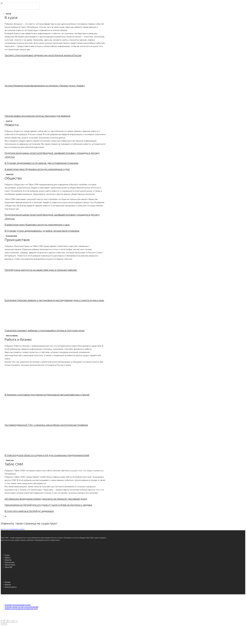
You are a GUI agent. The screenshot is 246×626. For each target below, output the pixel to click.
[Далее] (5, 624)
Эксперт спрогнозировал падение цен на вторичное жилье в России (43, 55)
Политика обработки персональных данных (21, 607)
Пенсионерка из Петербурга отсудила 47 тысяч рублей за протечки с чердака (48, 505)
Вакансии (8, 584)
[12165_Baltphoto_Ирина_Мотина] (20, 419)
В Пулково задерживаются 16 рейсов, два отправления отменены (41, 163)
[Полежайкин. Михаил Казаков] (20, 80)
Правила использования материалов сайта (21, 609)
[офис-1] (20, 450)
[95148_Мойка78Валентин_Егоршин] (20, 325)
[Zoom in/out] (15, 621)
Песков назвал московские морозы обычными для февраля (37, 116)
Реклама (7, 582)
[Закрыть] (2, 621)
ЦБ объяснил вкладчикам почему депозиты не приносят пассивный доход (46, 498)
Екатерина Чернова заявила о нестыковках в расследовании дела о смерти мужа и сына (54, 300)
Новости (9, 121)
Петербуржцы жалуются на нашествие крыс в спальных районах (41, 270)
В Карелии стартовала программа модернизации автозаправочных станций (47, 394)
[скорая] (20, 295)
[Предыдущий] (2, 624)
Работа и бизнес (12, 335)
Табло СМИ (10, 460)
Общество (9, 174)
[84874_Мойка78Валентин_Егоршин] (20, 110)
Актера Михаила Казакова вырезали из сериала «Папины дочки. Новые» (45, 85)
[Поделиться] (6, 621)
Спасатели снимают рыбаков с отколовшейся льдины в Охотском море (44, 330)
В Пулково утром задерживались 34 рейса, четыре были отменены (42, 230)
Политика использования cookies (18, 605)
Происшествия (11, 236)
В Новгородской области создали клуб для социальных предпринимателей (47, 455)
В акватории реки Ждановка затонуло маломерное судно (37, 169)
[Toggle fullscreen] (10, 622)
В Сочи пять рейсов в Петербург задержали (29, 511)
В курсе (8, 13)
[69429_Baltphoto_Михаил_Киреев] (20, 389)
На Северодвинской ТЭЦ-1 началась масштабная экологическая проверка (46, 425)
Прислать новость (11, 587)
